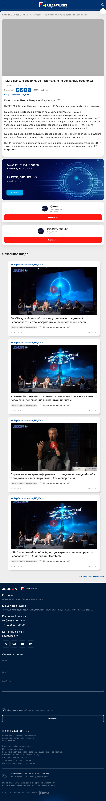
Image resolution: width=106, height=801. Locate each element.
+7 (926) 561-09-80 (21, 177)
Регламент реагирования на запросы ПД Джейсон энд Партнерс (33, 752)
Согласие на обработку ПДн (15, 757)
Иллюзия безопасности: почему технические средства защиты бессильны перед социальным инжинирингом (52, 398)
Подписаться (53, 217)
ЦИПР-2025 (45, 90)
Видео (16, 15)
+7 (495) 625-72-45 (13, 620)
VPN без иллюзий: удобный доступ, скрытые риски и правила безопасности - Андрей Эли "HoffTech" (52, 554)
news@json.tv (13, 181)
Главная (6, 15)
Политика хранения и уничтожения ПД (20, 754)
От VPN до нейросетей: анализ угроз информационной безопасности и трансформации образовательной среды (48, 320)
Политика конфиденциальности (17, 746)
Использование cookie (12, 749)
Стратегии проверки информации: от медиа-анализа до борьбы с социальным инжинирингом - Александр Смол (53, 476)
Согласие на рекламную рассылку (18, 763)
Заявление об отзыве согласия (16, 760)
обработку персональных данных (37, 710)
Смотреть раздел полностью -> (91, 576)
